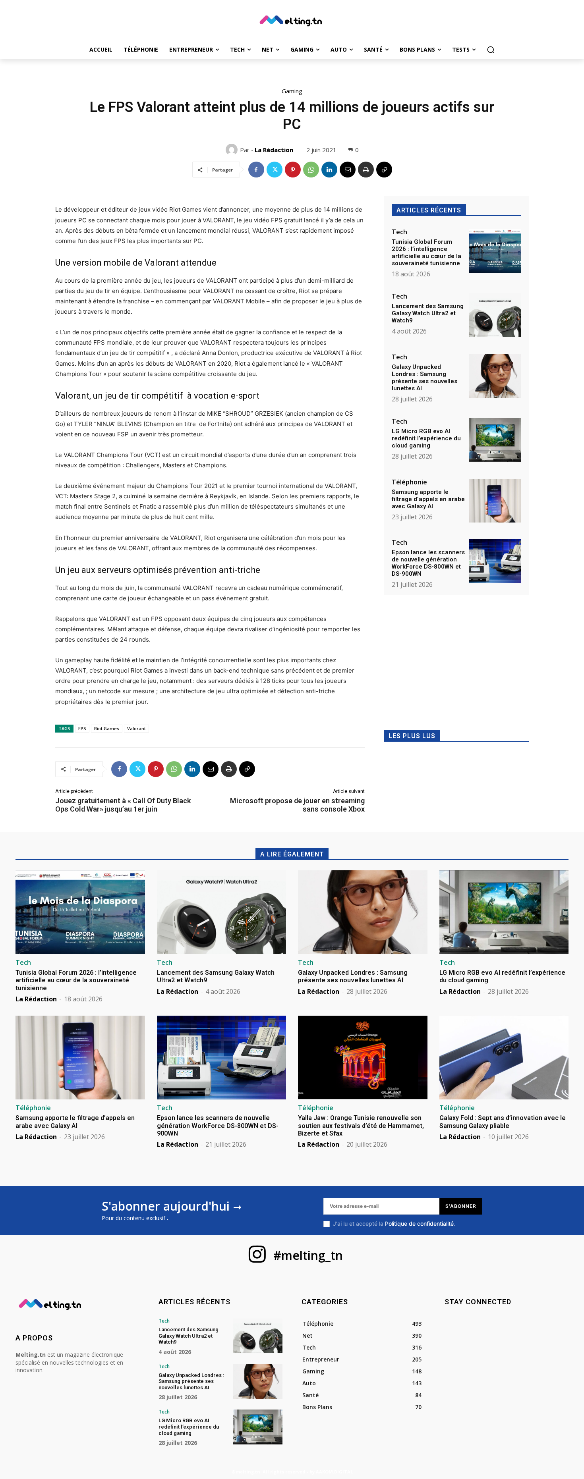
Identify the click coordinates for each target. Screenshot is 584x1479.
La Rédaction (274, 150)
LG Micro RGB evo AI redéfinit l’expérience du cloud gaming (426, 438)
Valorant (136, 728)
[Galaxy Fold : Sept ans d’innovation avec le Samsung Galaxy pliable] (504, 1058)
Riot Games (106, 728)
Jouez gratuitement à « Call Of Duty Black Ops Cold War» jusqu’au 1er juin (123, 804)
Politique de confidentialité (419, 1223)
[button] (490, 49)
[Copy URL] (384, 169)
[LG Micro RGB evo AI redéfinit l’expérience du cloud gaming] (495, 440)
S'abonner (460, 1206)
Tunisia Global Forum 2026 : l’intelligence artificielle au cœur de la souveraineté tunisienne (426, 252)
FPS (82, 728)
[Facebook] (256, 169)
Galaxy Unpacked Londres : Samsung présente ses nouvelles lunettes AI (424, 377)
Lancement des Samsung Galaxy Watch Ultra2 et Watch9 (428, 313)
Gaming (292, 91)
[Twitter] (274, 169)
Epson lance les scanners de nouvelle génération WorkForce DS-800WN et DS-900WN (428, 563)
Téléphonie (409, 482)
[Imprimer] (366, 169)
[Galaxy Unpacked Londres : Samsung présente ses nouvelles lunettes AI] (495, 376)
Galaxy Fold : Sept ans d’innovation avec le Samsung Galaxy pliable (502, 1121)
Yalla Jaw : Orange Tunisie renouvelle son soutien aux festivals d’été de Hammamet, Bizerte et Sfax (361, 1125)
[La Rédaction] (233, 150)
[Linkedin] (329, 169)
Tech (399, 232)
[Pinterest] (293, 169)
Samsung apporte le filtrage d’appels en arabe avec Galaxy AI (428, 499)
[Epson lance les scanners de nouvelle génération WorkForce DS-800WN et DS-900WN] (495, 561)
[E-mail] (348, 169)
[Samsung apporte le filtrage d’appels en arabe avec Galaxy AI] (495, 501)
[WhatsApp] (311, 169)
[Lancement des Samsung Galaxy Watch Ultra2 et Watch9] (495, 315)
